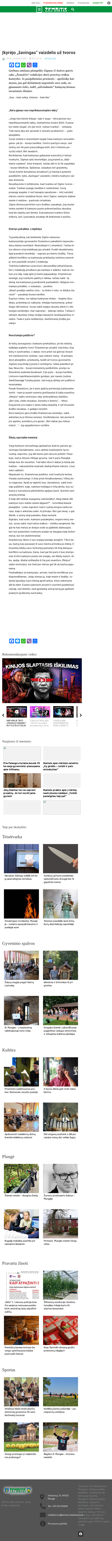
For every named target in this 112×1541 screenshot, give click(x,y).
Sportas (8, 1369)
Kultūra (8, 1049)
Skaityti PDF (98, 3)
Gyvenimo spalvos (18, 943)
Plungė (8, 1156)
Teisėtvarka (12, 836)
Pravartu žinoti (15, 1263)
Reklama (70, 3)
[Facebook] (109, 3)
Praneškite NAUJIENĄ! (53, 3)
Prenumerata (83, 3)
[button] (39, 9)
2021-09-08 (37, 58)
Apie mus (36, 3)
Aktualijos (50, 58)
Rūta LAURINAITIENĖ (17, 58)
